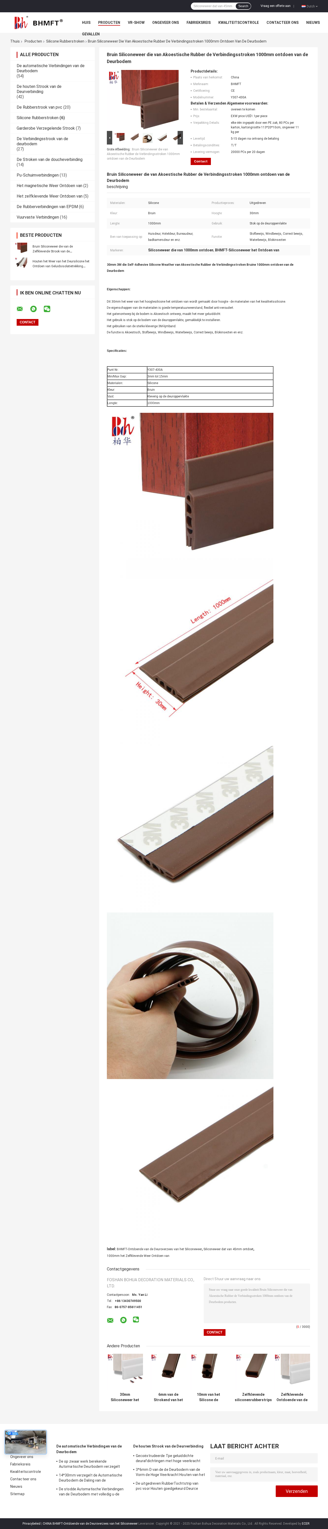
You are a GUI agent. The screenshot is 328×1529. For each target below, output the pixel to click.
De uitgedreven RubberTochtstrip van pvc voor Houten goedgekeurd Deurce (167, 1486)
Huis (86, 22)
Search (243, 6)
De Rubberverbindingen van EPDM (47, 206)
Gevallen (91, 34)
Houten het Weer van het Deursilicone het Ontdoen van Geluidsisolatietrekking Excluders (61, 266)
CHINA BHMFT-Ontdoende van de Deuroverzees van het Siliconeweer (90, 1523)
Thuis (15, 41)
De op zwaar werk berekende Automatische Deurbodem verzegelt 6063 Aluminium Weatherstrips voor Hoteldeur (89, 1464)
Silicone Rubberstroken (65, 41)
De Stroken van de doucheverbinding (50, 159)
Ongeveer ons (165, 22)
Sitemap (17, 1494)
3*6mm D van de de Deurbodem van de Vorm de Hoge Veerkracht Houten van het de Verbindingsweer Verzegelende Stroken (170, 1473)
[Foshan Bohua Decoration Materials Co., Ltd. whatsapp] (36, 309)
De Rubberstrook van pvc (39, 107)
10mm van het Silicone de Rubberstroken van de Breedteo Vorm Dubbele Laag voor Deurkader (208, 1397)
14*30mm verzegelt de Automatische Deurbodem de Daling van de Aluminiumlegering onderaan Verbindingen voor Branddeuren (90, 1478)
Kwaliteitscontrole (238, 22)
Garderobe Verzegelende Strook (46, 128)
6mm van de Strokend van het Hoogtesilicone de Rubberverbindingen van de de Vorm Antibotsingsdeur (168, 1397)
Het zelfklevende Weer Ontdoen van (50, 196)
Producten (109, 22)
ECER (306, 1523)
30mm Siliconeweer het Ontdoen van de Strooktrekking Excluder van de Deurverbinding (125, 1397)
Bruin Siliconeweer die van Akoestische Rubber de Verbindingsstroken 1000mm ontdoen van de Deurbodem (143, 154)
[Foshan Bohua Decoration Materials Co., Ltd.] (38, 22)
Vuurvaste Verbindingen (38, 217)
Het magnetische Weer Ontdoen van (49, 185)
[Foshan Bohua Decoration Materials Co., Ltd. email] (23, 309)
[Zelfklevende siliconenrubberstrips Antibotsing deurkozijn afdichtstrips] (253, 1372)
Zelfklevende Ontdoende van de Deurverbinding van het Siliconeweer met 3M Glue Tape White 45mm (292, 1397)
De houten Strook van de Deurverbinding (39, 89)
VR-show (136, 22)
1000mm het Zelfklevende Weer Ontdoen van (138, 1256)
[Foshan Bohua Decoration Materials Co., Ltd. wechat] (50, 309)
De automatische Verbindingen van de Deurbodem (89, 1449)
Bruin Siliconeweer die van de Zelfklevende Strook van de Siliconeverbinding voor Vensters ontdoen (61, 251)
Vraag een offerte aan (276, 6)
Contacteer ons (282, 22)
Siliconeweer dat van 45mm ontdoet (228, 1249)
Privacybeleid (31, 1523)
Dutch (311, 6)
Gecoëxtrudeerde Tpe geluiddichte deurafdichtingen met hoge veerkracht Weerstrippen (168, 1459)
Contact (201, 161)
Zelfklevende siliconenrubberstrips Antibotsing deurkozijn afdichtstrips (253, 1397)
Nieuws (313, 22)
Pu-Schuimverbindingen (38, 175)
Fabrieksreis (199, 22)
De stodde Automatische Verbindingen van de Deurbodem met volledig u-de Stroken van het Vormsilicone (91, 1492)
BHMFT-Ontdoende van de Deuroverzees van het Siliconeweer (159, 1249)
